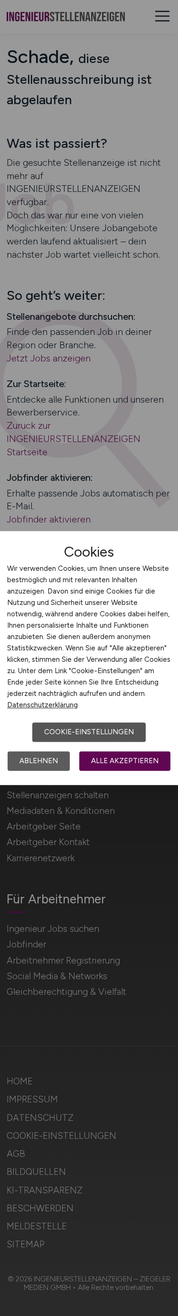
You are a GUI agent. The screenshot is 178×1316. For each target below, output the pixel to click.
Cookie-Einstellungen (89, 732)
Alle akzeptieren (125, 761)
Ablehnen (38, 761)
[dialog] (89, 658)
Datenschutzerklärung (42, 705)
